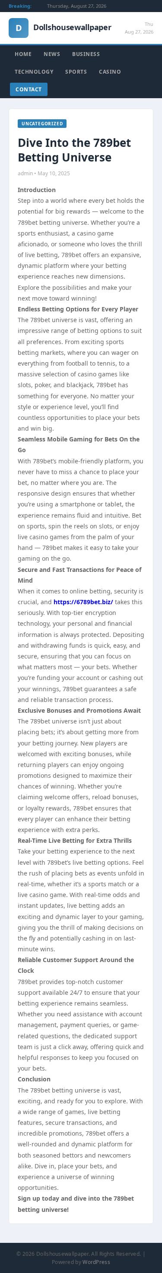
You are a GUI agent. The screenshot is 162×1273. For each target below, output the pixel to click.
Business (86, 54)
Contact (29, 89)
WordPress (96, 1262)
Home (23, 54)
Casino (110, 71)
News (52, 54)
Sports (76, 71)
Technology (34, 71)
